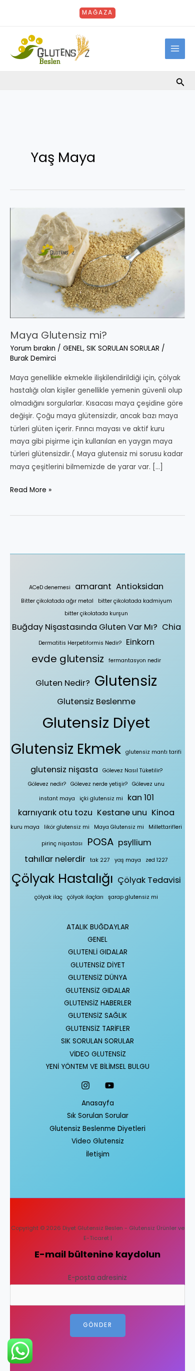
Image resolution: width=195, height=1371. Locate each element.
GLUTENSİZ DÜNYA (97, 977)
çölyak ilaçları (85, 897)
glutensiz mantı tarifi (154, 752)
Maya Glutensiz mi (119, 827)
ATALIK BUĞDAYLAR (97, 927)
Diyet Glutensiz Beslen (92, 1228)
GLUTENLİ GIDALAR (98, 952)
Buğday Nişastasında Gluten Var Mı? (85, 627)
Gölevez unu (148, 784)
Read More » (31, 489)
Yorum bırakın (33, 348)
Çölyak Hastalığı (62, 878)
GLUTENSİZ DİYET (97, 965)
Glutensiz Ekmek (66, 749)
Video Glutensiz (98, 1141)
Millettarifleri (165, 827)
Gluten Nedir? (63, 683)
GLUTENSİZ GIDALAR (98, 990)
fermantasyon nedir (134, 660)
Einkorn (140, 642)
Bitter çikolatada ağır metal (57, 601)
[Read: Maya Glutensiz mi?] (97, 262)
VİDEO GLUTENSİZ (98, 1054)
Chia (171, 627)
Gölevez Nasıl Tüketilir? (132, 770)
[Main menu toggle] (175, 49)
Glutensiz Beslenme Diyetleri (98, 1128)
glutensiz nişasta (64, 769)
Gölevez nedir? (47, 784)
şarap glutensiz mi (133, 897)
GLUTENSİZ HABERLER (98, 1003)
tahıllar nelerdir (55, 859)
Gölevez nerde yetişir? (99, 784)
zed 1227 (157, 860)
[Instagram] (85, 1085)
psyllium (135, 842)
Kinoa (163, 812)
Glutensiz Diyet (96, 722)
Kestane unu (122, 812)
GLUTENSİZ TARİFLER (98, 1028)
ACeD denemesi (49, 587)
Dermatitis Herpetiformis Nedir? (80, 643)
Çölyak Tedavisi (149, 880)
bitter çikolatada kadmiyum (135, 601)
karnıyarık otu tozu (55, 812)
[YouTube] (109, 1085)
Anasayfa (98, 1103)
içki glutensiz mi (101, 798)
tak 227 (100, 860)
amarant (93, 586)
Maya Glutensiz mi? (58, 335)
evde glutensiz (68, 659)
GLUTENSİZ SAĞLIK (97, 1015)
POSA (100, 842)
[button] (97, 13)
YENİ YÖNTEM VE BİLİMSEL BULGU (98, 1066)
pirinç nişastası (62, 843)
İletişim (98, 1154)
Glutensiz (125, 681)
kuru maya (25, 827)
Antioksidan (140, 586)
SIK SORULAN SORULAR (123, 348)
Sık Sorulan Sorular (97, 1115)
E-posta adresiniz (97, 1277)
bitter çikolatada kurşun (96, 613)
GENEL (73, 348)
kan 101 (141, 797)
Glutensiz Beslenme (96, 701)
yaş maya (127, 860)
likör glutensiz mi (67, 827)
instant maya (57, 798)
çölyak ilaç (48, 897)
